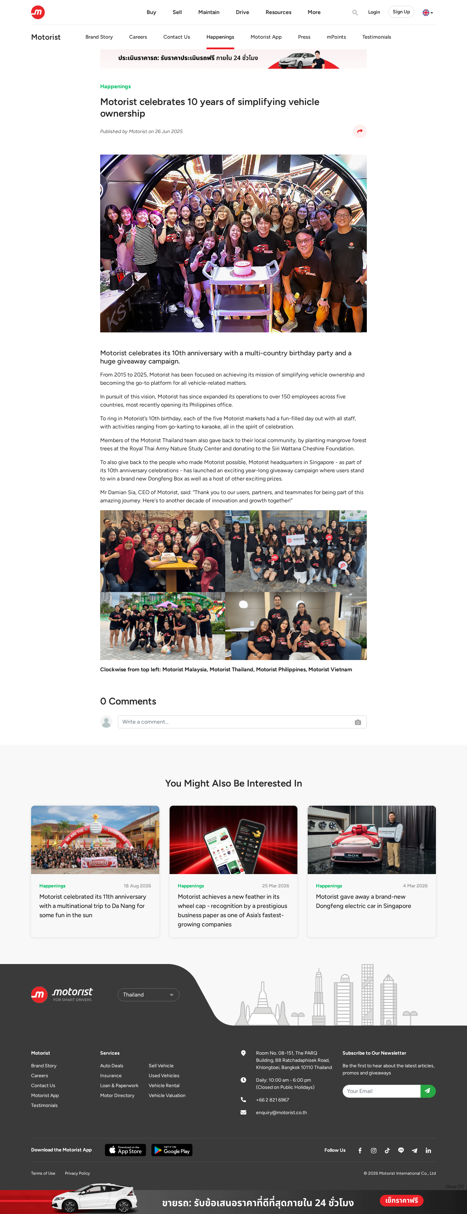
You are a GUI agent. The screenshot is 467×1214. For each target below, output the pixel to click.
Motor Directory (117, 1095)
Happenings (220, 37)
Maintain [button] (208, 12)
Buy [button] (151, 12)
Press (304, 37)
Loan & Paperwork (119, 1085)
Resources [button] (278, 12)
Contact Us (176, 37)
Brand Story (99, 37)
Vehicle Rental (164, 1085)
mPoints (336, 37)
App (266, 37)
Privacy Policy (77, 1173)
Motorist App (45, 1095)
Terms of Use (43, 1173)
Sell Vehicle (161, 1066)
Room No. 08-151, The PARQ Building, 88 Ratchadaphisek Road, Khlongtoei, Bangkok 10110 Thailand (294, 1060)
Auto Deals (111, 1066)
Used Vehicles (164, 1076)
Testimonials (376, 37)
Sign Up (401, 12)
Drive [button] (242, 12)
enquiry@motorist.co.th (281, 1113)
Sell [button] (177, 12)
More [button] (314, 12)
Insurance (111, 1076)
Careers (138, 37)
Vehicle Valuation (167, 1095)
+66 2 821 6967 (272, 1100)
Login (374, 12)
